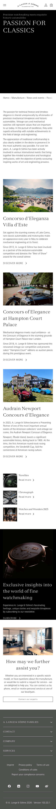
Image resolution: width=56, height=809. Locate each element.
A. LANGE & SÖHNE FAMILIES (21, 722)
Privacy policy (25, 765)
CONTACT (9, 731)
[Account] (46, 5)
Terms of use (43, 765)
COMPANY (9, 741)
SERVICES (9, 750)
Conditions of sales (28, 769)
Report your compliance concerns (28, 774)
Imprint (10, 765)
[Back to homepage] (28, 5)
